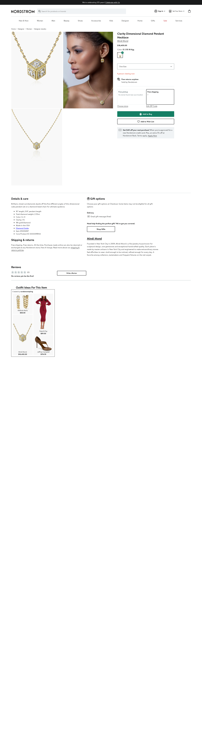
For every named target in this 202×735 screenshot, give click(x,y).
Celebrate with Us (112, 2)
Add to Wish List (147, 121)
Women (40, 21)
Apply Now (152, 135)
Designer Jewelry (40, 29)
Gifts (153, 21)
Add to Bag (147, 114)
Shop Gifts (101, 229)
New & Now (23, 21)
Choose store (122, 106)
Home (139, 21)
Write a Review (71, 273)
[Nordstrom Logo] (22, 11)
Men (53, 21)
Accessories (96, 21)
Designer (125, 21)
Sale (165, 21)
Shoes (80, 21)
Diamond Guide (22, 228)
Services (178, 21)
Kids (111, 21)
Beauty (66, 21)
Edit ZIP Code (151, 106)
